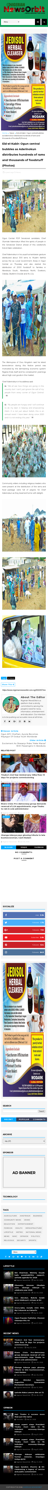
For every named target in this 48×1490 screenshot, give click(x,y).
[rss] (29, 1256)
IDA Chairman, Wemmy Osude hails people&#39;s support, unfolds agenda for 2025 (30, 1275)
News (12, 133)
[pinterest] (17, 1256)
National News (33, 1232)
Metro (19, 1232)
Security (21, 1240)
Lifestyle (8, 1232)
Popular (24, 1119)
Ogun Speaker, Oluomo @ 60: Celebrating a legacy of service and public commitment (30, 1469)
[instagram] (37, 1256)
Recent (8, 1119)
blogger (9, 847)
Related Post (8, 750)
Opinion (24, 1236)
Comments (39, 1119)
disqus (24, 847)
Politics (35, 1236)
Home (4, 133)
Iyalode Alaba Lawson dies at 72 (29, 1392)
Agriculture (10, 1216)
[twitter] (9, 1256)
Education (9, 1224)
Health (18, 1228)
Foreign (8, 1228)
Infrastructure (33, 1228)
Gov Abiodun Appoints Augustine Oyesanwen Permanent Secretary (30, 1382)
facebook (39, 847)
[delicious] (41, 1256)
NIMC (14, 1236)
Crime (27, 1220)
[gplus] (13, 1256)
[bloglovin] (21, 1256)
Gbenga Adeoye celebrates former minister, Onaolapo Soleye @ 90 (30, 1456)
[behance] (33, 1256)
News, (18, 172)
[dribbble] (25, 1256)
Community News (12, 1220)
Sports (32, 1240)
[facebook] (6, 1256)
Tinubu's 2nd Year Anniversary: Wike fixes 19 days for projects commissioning (23, 776)
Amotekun (25, 1216)
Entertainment (25, 1224)
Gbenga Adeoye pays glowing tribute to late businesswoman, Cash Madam (23, 836)
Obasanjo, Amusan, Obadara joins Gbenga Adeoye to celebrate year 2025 (30, 1287)
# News (11, 678)
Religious (9, 1240)
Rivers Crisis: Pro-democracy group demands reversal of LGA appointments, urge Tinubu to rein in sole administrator (23, 806)
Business (37, 1216)
